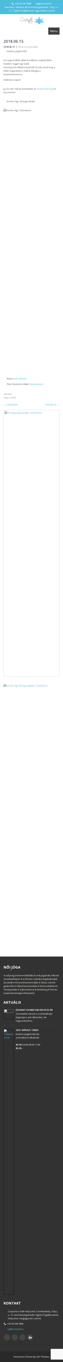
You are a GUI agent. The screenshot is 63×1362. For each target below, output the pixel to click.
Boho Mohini (20, 378)
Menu (54, 31)
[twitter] (15, 1337)
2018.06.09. (11, 404)
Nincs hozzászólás (28, 46)
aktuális (8, 394)
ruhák (13, 397)
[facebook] (7, 1337)
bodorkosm (37, 384)
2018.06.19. (52, 404)
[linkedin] (30, 1337)
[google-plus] (22, 1337)
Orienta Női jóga (45, 88)
